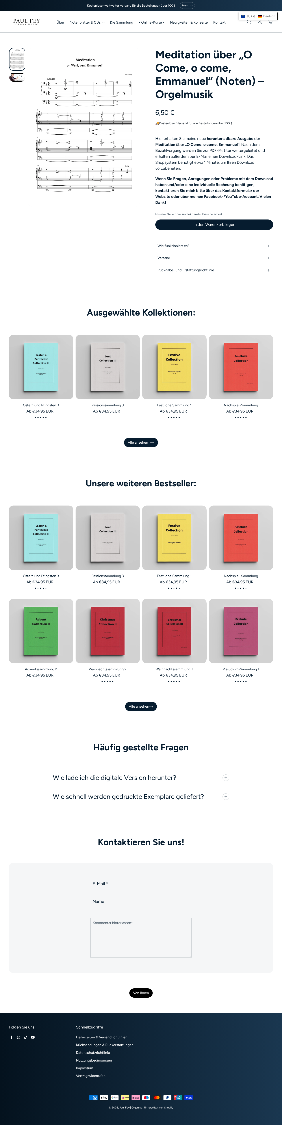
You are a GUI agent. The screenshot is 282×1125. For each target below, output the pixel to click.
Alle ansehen (138, 442)
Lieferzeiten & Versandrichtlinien (101, 1037)
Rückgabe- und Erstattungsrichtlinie (186, 270)
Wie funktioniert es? (173, 246)
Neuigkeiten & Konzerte (189, 22)
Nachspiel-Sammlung (241, 405)
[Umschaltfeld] (226, 777)
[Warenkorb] (270, 22)
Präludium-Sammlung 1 (241, 669)
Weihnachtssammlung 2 (107, 669)
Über (60, 22)
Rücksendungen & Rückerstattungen (105, 1045)
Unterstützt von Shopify (158, 1107)
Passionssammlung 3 (107, 405)
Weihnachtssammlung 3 (174, 669)
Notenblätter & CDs (85, 22)
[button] (258, 16)
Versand (182, 214)
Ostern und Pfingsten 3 (41, 405)
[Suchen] (249, 22)
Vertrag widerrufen (91, 1076)
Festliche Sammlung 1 (174, 405)
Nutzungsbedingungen (94, 1060)
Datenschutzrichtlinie (93, 1053)
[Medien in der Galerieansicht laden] (17, 59)
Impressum (84, 1068)
